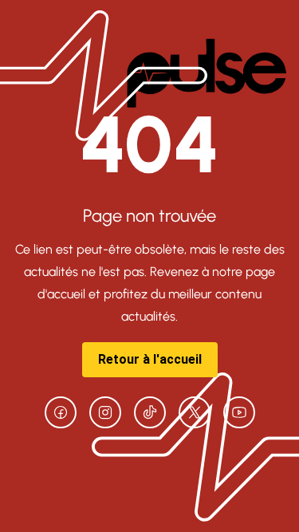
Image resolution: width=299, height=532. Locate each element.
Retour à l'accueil (150, 359)
